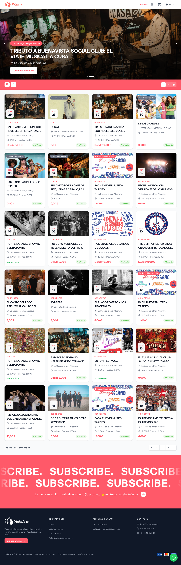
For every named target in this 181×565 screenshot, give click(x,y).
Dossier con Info (100, 524)
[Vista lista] (168, 84)
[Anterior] (4, 44)
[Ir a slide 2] (91, 76)
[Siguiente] (176, 44)
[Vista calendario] (173, 84)
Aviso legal (27, 554)
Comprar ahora (22, 70)
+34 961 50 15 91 (147, 528)
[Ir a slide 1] (87, 76)
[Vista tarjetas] (163, 84)
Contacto (53, 524)
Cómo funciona (55, 533)
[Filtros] (7, 84)
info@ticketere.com (149, 524)
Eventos (143, 4)
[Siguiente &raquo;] (173, 447)
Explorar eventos (14, 541)
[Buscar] (13, 84)
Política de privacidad (67, 554)
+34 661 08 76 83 (147, 533)
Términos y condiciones (44, 554)
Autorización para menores (61, 538)
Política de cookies (86, 554)
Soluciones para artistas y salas (106, 529)
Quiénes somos (56, 529)
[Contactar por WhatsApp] (174, 558)
